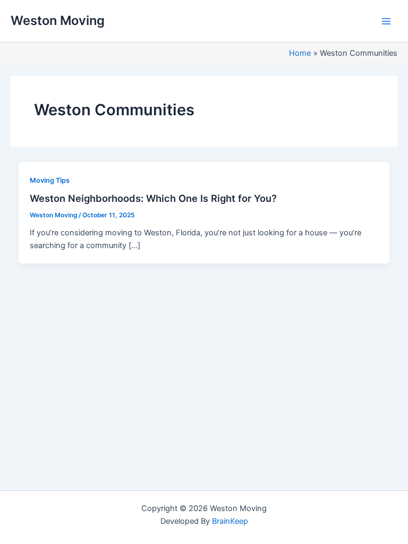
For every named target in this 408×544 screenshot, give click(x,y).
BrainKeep (230, 521)
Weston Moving (58, 20)
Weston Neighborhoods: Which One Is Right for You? (153, 198)
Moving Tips (50, 180)
